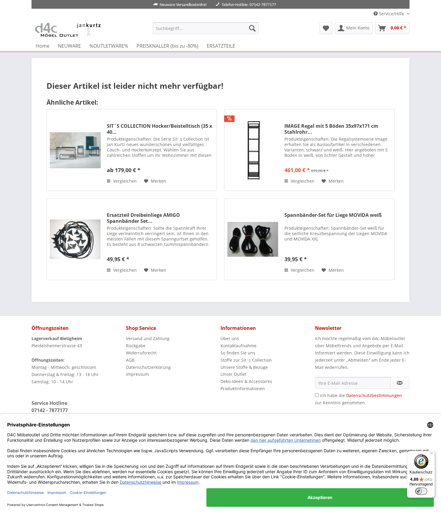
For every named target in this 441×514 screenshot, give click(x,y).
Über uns (229, 338)
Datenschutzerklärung (148, 367)
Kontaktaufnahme (238, 345)
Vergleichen (124, 181)
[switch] (421, 491)
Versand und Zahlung (148, 338)
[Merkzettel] (326, 28)
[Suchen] (252, 28)
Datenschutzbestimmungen (374, 395)
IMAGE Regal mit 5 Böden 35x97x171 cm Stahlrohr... (331, 129)
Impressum (137, 374)
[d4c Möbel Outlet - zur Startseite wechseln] (68, 29)
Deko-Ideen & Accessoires (246, 381)
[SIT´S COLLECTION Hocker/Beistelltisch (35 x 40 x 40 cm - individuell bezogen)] (75, 150)
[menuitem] (206, 28)
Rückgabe (136, 345)
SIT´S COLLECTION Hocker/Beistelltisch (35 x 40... (159, 129)
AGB (130, 360)
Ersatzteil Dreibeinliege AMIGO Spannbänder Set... (143, 218)
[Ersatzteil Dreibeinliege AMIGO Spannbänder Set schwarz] (75, 239)
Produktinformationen (242, 388)
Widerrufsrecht (141, 353)
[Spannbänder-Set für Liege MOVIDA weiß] (252, 239)
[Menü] (431, 454)
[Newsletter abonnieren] (399, 383)
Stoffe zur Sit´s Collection (246, 360)
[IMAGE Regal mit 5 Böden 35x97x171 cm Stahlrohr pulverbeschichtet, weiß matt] (252, 150)
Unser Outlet (233, 374)
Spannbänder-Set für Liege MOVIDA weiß (333, 215)
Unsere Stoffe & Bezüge (244, 367)
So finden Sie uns (237, 353)
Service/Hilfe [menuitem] (391, 13)
